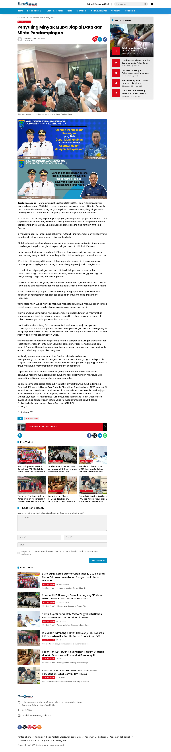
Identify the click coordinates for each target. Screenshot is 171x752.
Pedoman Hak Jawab (120, 737)
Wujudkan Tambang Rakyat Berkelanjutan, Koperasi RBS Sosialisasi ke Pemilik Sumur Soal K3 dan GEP (31, 499)
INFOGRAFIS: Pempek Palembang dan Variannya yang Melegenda (135, 71)
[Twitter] (94, 435)
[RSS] (39, 727)
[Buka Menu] (151, 4)
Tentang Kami (24, 737)
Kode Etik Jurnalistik (27, 740)
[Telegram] (100, 435)
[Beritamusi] (27, 4)
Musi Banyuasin (24, 22)
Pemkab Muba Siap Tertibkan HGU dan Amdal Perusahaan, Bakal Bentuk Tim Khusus (93, 499)
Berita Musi (28, 38)
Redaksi (38, 737)
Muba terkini (33, 418)
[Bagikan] (105, 39)
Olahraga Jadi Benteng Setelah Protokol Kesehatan (135, 92)
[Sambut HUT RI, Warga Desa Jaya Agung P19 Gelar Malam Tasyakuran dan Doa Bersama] (62, 455)
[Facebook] (89, 435)
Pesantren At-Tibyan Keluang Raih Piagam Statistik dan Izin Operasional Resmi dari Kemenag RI (62, 499)
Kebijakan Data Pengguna (53, 740)
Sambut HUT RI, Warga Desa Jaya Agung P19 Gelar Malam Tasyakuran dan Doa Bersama (62, 469)
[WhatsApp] (105, 435)
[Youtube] (34, 727)
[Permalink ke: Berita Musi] (21, 39)
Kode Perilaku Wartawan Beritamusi (63, 737)
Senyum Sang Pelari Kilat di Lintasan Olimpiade (135, 82)
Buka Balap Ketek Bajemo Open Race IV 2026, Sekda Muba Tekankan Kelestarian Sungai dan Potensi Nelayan (31, 469)
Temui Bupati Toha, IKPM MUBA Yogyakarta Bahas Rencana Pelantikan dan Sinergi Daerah (91, 469)
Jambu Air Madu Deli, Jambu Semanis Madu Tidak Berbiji (136, 61)
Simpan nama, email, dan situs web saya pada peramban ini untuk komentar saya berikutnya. (59, 552)
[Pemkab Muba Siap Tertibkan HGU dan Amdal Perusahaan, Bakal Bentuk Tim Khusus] (93, 485)
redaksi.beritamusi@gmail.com (36, 715)
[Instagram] (29, 727)
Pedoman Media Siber (95, 737)
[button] (145, 4)
